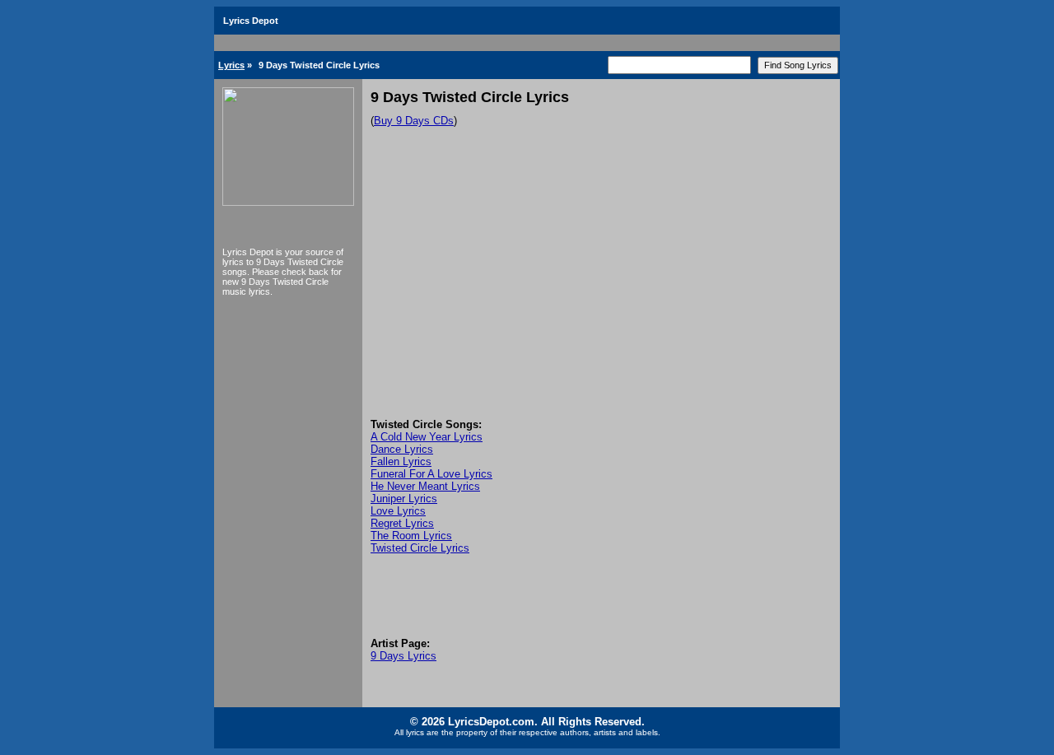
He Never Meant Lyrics (425, 486)
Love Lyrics (398, 511)
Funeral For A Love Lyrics (431, 474)
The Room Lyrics (411, 535)
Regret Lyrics (402, 523)
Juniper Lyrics (404, 498)
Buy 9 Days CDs (414, 120)
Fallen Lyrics (401, 461)
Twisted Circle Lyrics (420, 548)
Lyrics (231, 65)
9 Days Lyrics (403, 656)
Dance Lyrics (402, 449)
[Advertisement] (601, 294)
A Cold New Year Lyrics (427, 437)
